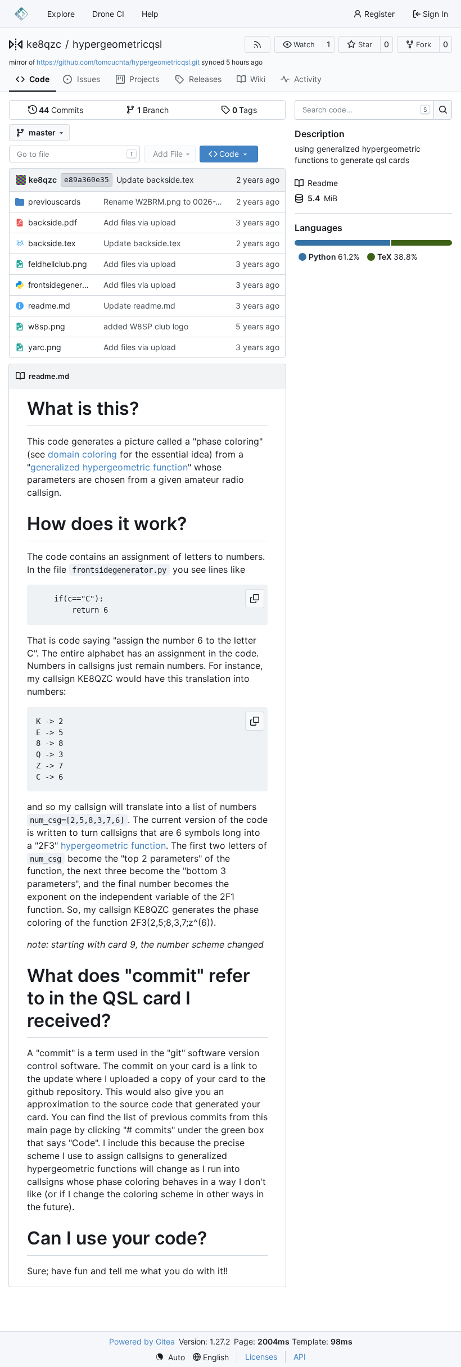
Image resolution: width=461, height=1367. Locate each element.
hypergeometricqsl (117, 44)
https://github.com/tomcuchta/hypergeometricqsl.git (118, 62)
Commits (61, 110)
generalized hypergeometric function (109, 467)
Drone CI (108, 14)
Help (150, 14)
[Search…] (442, 110)
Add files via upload (139, 222)
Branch (153, 110)
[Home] (21, 14)
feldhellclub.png (57, 264)
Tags (244, 110)
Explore (61, 14)
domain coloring (82, 454)
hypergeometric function (113, 845)
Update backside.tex (155, 179)
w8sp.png (46, 326)
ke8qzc (43, 44)
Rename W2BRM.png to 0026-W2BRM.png (182, 201)
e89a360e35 (86, 179)
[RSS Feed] (257, 44)
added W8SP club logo (145, 326)
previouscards (54, 201)
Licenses (261, 1356)
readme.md (49, 305)
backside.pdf (52, 222)
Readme (323, 183)
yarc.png (44, 347)
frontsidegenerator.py (60, 284)
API (299, 1356)
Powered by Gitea (142, 1341)
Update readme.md (139, 305)
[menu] (170, 1357)
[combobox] (74, 154)
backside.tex (52, 243)
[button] (298, 44)
